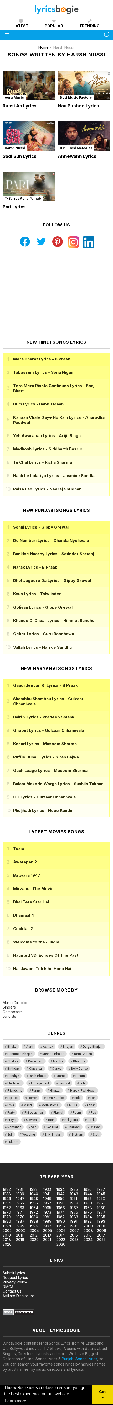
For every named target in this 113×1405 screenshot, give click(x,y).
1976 (88, 1212)
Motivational (50, 1105)
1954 (7, 1203)
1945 (101, 1194)
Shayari (95, 1127)
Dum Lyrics (38, 403)
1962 (7, 1207)
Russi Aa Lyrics (20, 106)
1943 (74, 1194)
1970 (7, 1212)
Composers (13, 1012)
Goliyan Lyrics (43, 607)
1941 (46, 1194)
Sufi (10, 1134)
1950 (60, 1198)
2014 (60, 1235)
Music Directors (16, 1002)
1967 (74, 1207)
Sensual (52, 1127)
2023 (74, 1239)
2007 (74, 1230)
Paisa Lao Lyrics (47, 488)
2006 (61, 1230)
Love (10, 1105)
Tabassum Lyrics (44, 372)
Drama (61, 1076)
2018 (7, 1239)
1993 (101, 1221)
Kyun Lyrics (37, 593)
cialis (25, 1160)
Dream (80, 1076)
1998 (60, 1226)
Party (11, 1112)
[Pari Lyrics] (29, 186)
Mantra (58, 1061)
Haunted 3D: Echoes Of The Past (45, 955)
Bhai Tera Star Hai (31, 901)
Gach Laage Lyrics (50, 770)
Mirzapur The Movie (33, 888)
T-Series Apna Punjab (23, 198)
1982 (60, 1217)
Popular (54, 26)
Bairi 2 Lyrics (44, 717)
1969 (101, 1207)
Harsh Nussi (15, 148)
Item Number (56, 1098)
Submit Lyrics (14, 1273)
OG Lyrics (44, 797)
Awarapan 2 (25, 861)
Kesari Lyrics (45, 743)
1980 (34, 1217)
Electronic (14, 1083)
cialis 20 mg (10, 1160)
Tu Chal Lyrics (42, 462)
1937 (101, 1189)
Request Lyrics (15, 1277)
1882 (7, 1189)
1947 (20, 1198)
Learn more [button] (15, 1401)
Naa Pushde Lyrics (78, 106)
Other (91, 1105)
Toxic (18, 848)
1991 (73, 1221)
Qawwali (32, 1120)
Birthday (13, 1068)
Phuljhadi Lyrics (42, 810)
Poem (77, 1112)
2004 (34, 1230)
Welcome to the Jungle (36, 941)
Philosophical (34, 1112)
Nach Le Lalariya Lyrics (55, 475)
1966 (60, 1207)
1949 (47, 1198)
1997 (47, 1226)
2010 (7, 1235)
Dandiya (13, 1076)
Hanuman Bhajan (20, 1054)
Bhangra (79, 1061)
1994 (7, 1226)
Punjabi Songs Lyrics (79, 1359)
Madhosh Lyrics (48, 448)
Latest (20, 26)
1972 (34, 1212)
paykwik (74, 1160)
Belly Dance (79, 1068)
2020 (34, 1239)
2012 (34, 1235)
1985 (101, 1217)
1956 (34, 1203)
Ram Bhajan (83, 1054)
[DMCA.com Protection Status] (18, 1314)
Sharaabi (74, 1127)
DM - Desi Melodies (76, 148)
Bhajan (68, 1047)
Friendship (14, 1090)
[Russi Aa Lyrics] (29, 85)
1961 (100, 1203)
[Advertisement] (56, 293)
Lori (93, 1098)
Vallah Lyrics (42, 647)
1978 (7, 1217)
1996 (34, 1226)
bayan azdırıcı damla (48, 1160)
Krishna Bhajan (53, 1054)
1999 (74, 1226)
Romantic (14, 1127)
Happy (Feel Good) (83, 1090)
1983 (74, 1217)
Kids (77, 1098)
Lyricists (9, 1016)
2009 (101, 1230)
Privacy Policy (15, 1282)
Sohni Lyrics (41, 527)
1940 (34, 1194)
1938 (7, 1194)
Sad (34, 1127)
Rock (91, 1120)
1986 (7, 1221)
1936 (88, 1189)
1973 (47, 1212)
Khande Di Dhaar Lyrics (53, 620)
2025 (101, 1239)
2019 (20, 1239)
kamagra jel (93, 1160)
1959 (74, 1203)
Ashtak (48, 1047)
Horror (32, 1098)
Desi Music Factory (76, 97)
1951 (73, 1198)
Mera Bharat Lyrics (41, 358)
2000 (88, 1226)
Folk (82, 1083)
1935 (74, 1189)
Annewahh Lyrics (77, 156)
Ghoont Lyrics (48, 730)
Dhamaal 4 (23, 915)
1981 (46, 1217)
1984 (88, 1217)
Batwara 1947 (26, 875)
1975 (74, 1212)
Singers (9, 1007)
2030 (60, 1244)
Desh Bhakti (37, 1076)
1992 (88, 1221)
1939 (20, 1194)
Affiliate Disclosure (18, 1296)
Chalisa (12, 1061)
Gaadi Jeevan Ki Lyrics (45, 685)
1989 (47, 1221)
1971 (19, 1212)
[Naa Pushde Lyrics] (84, 85)
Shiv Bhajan (53, 1134)
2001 (101, 1226)
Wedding (28, 1134)
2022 (60, 1239)
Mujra (73, 1105)
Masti (28, 1105)
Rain (51, 1120)
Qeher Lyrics (43, 633)
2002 (7, 1230)
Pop (93, 1112)
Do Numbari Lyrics (51, 540)
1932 (34, 1189)
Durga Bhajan (92, 1047)
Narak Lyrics (35, 567)
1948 (34, 1198)
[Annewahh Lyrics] (84, 136)
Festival (64, 1083)
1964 (34, 1207)
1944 (88, 1194)
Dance (56, 1068)
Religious (71, 1120)
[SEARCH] (107, 35)
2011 (19, 1235)
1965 (47, 1207)
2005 (47, 1230)
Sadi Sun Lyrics (20, 156)
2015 (74, 1235)
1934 (60, 1189)
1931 (19, 1189)
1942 (60, 1194)
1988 (34, 1221)
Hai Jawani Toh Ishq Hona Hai (42, 968)
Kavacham (35, 1061)
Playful (58, 1112)
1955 (20, 1203)
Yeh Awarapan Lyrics (47, 435)
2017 (101, 1235)
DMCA (8, 1286)
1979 (20, 1217)
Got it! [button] (102, 1395)
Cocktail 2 (23, 928)
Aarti (29, 1047)
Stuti (96, 1134)
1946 (7, 1198)
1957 (47, 1203)
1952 (87, 1198)
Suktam (12, 1142)
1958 (60, 1203)
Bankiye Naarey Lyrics (53, 553)
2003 (20, 1230)
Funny (36, 1090)
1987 (20, 1221)
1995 (20, 1226)
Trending (89, 26)
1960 (88, 1203)
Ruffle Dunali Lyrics (46, 757)
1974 (60, 1212)
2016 (88, 1235)
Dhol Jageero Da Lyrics (52, 580)
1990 (60, 1221)
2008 (88, 1230)
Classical (36, 1068)
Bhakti (12, 1047)
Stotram (77, 1134)
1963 (20, 1207)
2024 (88, 1239)
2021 (47, 1239)
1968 (88, 1207)
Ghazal (55, 1090)
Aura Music (14, 97)
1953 (101, 1198)
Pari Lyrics (14, 206)
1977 (101, 1212)
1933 (47, 1189)
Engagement (40, 1083)
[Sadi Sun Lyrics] (29, 136)
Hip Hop (12, 1098)
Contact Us (12, 1291)
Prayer (11, 1120)
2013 (47, 1235)
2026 (7, 1244)
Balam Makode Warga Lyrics (58, 783)
